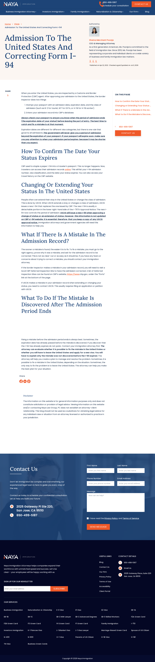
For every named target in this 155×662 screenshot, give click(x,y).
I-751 (133, 623)
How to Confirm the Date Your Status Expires (133, 101)
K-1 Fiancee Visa (35, 630)
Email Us (127, 568)
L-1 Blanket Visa (63, 630)
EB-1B (6, 617)
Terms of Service (131, 518)
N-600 (30, 637)
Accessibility (104, 586)
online (68, 169)
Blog (147, 11)
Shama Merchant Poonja (101, 40)
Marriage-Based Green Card (114, 630)
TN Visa (7, 644)
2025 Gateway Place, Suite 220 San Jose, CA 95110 (137, 574)
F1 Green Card (81, 623)
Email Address (124, 478)
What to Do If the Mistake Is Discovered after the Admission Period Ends (133, 114)
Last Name (122, 465)
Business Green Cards (37, 644)
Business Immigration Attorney (20, 11)
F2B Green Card (11, 623)
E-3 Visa (60, 610)
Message (91, 491)
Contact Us (141, 4)
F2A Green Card (138, 617)
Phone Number (94, 478)
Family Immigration (80, 11)
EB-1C (30, 617)
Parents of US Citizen (84, 637)
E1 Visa (78, 610)
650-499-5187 (110, 2)
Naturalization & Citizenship (109, 11)
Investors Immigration (52, 11)
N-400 (6, 637)
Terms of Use (105, 581)
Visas (16, 24)
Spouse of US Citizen (140, 630)
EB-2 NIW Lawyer (63, 617)
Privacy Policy (111, 518)
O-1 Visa (60, 637)
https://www (73, 274)
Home (8, 24)
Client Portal (104, 591)
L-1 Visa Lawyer (82, 630)
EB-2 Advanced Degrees (86, 617)
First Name (92, 465)
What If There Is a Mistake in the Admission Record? (133, 110)
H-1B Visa (105, 637)
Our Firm (133, 11)
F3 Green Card (34, 623)
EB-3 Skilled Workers (110, 617)
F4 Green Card (62, 623)
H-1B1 (133, 637)
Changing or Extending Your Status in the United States (133, 105)
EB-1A (133, 610)
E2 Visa (104, 610)
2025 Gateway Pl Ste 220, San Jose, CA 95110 (34, 508)
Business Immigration (13, 610)
